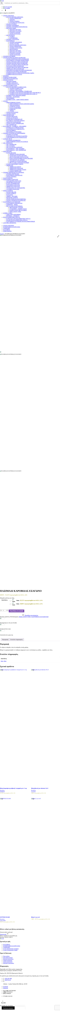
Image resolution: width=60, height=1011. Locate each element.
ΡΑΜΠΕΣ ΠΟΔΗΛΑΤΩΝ (9, 77)
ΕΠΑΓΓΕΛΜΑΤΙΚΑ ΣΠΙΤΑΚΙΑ (14, 17)
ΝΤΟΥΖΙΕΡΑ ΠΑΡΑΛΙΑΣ (13, 185)
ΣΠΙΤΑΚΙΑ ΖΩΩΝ (11, 28)
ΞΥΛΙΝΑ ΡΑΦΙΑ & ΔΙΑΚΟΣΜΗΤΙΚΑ (16, 199)
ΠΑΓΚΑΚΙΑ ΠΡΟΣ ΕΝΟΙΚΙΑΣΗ (15, 66)
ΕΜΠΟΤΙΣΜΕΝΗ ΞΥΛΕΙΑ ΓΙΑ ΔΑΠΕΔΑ (17, 141)
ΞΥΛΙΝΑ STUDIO (14, 43)
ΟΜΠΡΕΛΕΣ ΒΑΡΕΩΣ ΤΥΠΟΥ (17, 169)
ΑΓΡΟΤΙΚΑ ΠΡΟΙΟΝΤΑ (9, 223)
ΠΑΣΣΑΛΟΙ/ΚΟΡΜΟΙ (15, 108)
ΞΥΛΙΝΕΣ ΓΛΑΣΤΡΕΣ (12, 134)
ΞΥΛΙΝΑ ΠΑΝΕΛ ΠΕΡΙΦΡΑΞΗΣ (15, 123)
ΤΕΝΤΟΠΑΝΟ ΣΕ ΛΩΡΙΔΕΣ (17, 159)
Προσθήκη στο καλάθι (16, 611)
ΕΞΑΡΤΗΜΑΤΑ (10, 40)
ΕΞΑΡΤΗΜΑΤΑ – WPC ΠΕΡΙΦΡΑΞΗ (16, 150)
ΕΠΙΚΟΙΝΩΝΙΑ (7, 231)
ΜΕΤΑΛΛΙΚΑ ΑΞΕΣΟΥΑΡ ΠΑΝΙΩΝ (19, 162)
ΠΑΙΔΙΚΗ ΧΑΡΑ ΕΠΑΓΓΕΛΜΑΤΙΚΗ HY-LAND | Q (23, 94)
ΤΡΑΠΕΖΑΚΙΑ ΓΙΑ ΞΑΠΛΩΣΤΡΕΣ (15, 188)
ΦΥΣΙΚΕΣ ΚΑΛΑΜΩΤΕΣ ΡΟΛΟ (15, 127)
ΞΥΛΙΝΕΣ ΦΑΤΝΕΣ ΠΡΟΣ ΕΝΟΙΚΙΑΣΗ (17, 63)
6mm (2, 661)
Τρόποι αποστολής (7, 961)
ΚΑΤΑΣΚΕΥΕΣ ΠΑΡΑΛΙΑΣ (16, 22)
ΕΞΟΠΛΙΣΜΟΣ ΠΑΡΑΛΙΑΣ (10, 179)
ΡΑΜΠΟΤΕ (12, 109)
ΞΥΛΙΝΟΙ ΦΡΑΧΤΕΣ (11, 116)
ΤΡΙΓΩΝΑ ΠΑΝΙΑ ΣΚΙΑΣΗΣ (17, 154)
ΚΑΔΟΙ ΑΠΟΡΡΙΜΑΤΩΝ (13, 183)
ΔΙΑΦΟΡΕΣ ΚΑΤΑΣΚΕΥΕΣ (10, 78)
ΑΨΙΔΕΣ (11, 110)
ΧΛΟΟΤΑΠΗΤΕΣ (8, 178)
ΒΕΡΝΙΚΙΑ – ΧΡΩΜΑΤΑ (12, 216)
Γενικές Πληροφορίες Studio (10, 950)
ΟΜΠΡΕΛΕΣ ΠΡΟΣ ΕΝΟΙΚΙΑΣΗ (15, 68)
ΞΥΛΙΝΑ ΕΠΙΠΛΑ (11, 193)
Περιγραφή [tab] (5, 639)
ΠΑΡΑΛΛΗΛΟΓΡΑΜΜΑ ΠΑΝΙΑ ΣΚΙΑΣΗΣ (21, 158)
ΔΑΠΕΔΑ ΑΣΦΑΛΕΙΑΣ (15, 89)
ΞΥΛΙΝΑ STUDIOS (11, 24)
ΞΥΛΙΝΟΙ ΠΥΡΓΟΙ (8, 80)
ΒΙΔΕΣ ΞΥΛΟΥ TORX (15, 211)
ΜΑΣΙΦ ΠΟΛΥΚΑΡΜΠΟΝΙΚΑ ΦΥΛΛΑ (17, 220)
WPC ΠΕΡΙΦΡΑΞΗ (11, 124)
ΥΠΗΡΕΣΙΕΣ (6, 228)
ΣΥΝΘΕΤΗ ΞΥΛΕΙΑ (14, 106)
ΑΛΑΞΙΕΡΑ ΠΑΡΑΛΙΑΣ (12, 189)
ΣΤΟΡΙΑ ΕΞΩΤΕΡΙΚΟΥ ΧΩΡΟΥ (14, 164)
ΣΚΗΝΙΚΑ (6, 75)
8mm (5, 661)
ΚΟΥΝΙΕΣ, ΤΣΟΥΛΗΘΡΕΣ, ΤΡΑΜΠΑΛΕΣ (20, 91)
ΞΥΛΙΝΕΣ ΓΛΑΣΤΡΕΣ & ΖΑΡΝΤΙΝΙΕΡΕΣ (14, 133)
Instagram (5, 988)
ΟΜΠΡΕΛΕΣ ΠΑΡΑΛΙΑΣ (16, 168)
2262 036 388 (8, 978)
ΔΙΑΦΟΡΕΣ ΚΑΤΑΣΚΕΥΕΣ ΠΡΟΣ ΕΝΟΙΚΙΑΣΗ (19, 70)
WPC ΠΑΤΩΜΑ (10, 145)
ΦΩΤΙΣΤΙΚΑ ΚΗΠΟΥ (12, 197)
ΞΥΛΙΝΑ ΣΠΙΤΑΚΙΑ (8, 15)
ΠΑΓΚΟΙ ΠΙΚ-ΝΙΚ (11, 192)
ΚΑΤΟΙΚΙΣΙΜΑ (13, 38)
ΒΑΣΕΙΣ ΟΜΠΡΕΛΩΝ (15, 171)
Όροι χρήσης (6, 956)
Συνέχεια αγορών (8, 1008)
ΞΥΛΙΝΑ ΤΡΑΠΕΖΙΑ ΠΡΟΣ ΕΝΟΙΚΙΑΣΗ (17, 64)
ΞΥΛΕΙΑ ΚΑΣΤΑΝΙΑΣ (12, 112)
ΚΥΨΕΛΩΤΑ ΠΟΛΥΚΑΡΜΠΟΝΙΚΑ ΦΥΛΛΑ (18, 218)
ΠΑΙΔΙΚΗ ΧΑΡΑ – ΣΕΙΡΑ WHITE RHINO (17, 99)
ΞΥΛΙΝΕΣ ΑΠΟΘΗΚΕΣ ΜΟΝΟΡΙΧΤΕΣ (16, 26)
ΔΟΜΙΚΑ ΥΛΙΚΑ (7, 213)
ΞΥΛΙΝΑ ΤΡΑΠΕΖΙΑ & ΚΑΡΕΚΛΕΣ (16, 200)
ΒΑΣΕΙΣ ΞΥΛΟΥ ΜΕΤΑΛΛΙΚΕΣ (18, 210)
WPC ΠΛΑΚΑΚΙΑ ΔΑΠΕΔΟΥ (14, 147)
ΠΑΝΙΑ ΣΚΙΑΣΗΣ (11, 152)
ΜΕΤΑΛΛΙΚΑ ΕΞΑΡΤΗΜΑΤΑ (14, 206)
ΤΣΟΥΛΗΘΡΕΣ (10, 98)
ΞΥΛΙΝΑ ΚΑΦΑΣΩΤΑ (12, 117)
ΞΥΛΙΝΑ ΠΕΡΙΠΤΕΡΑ (15, 18)
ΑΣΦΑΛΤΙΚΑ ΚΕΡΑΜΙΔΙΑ (13, 214)
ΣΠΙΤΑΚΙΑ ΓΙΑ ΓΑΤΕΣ (15, 31)
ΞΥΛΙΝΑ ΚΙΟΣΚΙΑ (11, 176)
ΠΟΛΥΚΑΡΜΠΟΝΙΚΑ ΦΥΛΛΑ (11, 217)
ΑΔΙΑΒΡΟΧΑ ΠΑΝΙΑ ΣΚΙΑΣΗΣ (18, 161)
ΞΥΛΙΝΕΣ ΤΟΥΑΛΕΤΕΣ (12, 39)
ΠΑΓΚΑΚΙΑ (9, 195)
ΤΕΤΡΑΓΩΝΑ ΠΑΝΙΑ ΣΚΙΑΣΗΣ (18, 155)
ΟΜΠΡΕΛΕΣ (9, 165)
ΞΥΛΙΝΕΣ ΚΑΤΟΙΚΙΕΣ (9, 56)
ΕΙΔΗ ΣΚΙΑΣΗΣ (7, 151)
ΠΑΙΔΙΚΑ (12, 36)
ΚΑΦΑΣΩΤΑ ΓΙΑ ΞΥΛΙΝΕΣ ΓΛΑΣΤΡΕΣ (16, 136)
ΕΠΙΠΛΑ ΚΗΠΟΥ (8, 190)
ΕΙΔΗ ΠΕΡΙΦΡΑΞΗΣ (8, 115)
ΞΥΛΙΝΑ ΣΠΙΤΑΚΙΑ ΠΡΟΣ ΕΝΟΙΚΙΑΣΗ (17, 61)
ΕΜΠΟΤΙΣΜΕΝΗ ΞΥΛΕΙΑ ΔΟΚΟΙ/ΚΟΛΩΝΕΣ (21, 103)
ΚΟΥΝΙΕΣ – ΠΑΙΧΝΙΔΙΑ (13, 96)
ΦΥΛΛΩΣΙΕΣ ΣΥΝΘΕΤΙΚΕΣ (13, 131)
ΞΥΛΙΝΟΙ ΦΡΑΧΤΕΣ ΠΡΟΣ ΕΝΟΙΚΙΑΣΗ (17, 67)
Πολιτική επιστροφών (8, 963)
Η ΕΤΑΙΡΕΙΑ (6, 229)
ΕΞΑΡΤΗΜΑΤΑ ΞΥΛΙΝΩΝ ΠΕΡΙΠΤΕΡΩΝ (17, 60)
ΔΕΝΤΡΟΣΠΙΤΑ (10, 35)
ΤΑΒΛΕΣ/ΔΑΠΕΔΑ (14, 105)
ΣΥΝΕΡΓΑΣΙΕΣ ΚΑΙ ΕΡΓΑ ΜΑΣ (11, 227)
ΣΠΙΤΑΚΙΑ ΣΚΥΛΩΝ (15, 29)
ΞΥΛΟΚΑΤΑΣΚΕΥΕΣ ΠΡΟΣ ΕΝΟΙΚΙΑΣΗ (14, 57)
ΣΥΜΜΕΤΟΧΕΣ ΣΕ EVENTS (14, 74)
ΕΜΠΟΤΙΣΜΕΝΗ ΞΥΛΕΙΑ (13, 102)
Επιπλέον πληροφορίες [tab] (16, 639)
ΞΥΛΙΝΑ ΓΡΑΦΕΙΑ (14, 21)
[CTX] (2, 0)
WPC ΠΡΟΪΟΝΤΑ (8, 143)
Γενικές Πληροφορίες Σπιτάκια (11, 948)
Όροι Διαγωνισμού (7, 957)
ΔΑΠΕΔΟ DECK (7, 138)
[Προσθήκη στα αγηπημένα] (2, 670)
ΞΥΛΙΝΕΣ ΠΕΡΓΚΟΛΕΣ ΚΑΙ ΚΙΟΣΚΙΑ (13, 172)
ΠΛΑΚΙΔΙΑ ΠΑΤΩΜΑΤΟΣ (13, 140)
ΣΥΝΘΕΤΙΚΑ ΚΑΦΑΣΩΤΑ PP (14, 119)
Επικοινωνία (3, 934)
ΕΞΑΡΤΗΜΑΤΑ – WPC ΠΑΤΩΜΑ (15, 148)
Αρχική (2, 233)
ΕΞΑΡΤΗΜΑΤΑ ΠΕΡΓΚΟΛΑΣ (14, 175)
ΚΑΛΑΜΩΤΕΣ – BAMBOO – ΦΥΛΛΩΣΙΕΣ (14, 126)
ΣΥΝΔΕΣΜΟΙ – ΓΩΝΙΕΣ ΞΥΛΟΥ (18, 209)
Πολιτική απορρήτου (8, 959)
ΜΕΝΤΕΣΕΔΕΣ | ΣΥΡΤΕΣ (16, 207)
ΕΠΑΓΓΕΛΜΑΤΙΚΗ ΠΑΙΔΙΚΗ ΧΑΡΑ (16, 87)
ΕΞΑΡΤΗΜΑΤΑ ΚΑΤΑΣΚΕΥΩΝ (11, 202)
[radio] (26, 600)
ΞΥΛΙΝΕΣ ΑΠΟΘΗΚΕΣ (12, 25)
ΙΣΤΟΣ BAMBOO (11, 130)
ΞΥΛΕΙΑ (5, 101)
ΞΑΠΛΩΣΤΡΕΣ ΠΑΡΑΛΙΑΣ (13, 181)
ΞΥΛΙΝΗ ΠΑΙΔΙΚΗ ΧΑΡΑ (10, 85)
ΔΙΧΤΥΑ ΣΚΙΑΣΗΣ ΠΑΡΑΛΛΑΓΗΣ (18, 157)
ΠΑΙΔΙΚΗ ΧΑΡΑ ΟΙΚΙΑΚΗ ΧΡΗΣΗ (16, 95)
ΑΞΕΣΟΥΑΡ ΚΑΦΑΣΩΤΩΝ (13, 122)
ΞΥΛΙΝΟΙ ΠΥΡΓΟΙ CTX (12, 84)
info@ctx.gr (8, 980)
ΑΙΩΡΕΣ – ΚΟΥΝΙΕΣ (11, 196)
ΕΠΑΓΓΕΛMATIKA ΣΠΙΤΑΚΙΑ (17, 45)
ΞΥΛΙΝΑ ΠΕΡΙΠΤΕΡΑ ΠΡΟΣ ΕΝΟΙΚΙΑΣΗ (17, 59)
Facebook (5, 986)
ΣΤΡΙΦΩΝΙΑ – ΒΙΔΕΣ (12, 204)
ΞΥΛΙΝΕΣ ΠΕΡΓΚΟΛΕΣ (12, 174)
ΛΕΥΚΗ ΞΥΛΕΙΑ (11, 113)
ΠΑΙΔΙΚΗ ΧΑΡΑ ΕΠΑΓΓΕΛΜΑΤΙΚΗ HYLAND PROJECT (25, 92)
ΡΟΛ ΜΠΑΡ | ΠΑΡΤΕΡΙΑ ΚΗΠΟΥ (15, 120)
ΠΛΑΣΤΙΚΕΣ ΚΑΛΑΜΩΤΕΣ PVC (15, 129)
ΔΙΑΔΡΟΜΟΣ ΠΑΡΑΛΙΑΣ (13, 182)
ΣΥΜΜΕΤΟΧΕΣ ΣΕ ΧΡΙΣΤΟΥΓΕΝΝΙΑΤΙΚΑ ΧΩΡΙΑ (20, 73)
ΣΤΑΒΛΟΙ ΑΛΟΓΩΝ (14, 32)
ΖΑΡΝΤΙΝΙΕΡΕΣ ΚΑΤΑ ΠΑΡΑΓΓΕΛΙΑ (16, 137)
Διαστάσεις (4, 600)
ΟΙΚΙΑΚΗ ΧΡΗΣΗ (11, 81)
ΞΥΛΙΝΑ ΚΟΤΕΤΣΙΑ (14, 33)
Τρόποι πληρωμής (7, 960)
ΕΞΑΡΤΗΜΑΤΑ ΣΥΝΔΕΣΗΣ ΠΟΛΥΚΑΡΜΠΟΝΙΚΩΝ (20, 221)
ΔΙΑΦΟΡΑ (12, 19)
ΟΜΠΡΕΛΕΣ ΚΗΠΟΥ (15, 167)
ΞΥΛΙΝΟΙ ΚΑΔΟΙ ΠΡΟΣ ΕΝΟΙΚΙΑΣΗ (16, 71)
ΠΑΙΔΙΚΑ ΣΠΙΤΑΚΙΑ (12, 82)
